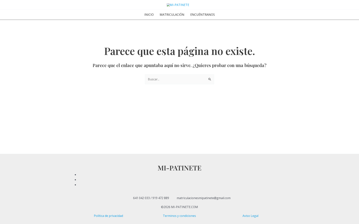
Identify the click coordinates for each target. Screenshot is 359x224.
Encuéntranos (202, 15)
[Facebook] (184, 174)
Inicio (149, 15)
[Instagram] (184, 185)
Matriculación (172, 15)
